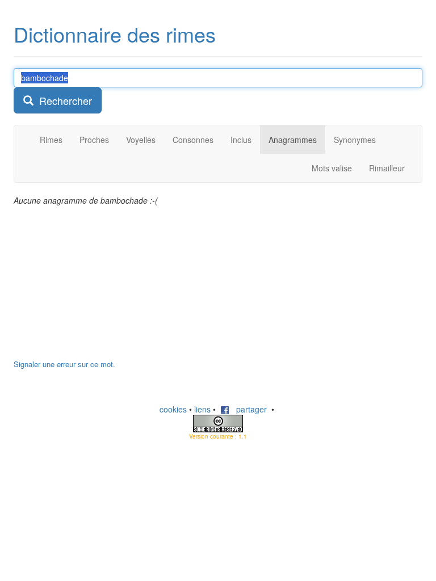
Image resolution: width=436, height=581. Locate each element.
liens (202, 409)
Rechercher (62, 100)
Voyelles (141, 139)
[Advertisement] (99, 288)
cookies (173, 409)
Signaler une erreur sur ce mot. (64, 364)
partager (248, 409)
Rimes (51, 139)
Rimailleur (387, 168)
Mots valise (332, 168)
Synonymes (355, 139)
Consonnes (193, 139)
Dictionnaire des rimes (115, 33)
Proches (94, 139)
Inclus (240, 139)
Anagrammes (293, 139)
